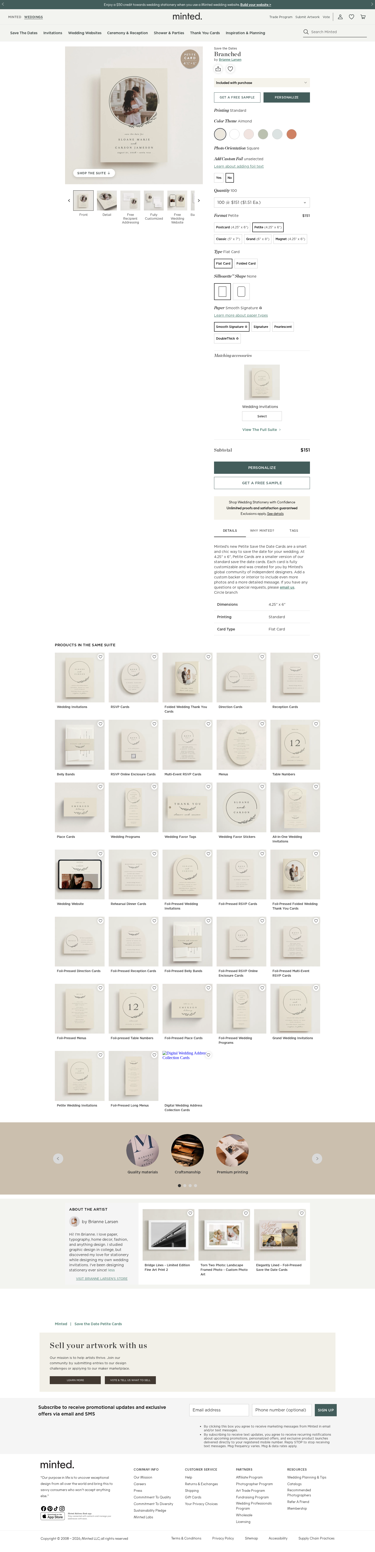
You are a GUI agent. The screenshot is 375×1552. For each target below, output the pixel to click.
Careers (140, 1483)
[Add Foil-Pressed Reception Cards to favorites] (154, 921)
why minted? (262, 530)
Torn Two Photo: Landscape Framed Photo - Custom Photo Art (224, 1269)
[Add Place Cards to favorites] (100, 787)
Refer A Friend (298, 1501)
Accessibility (278, 1538)
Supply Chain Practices (316, 1538)
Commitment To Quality (152, 1497)
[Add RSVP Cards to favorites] (154, 657)
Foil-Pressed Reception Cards (133, 971)
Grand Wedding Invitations (292, 1038)
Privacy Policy (223, 1538)
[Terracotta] (291, 134)
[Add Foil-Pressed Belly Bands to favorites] (208, 921)
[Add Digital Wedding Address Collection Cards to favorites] (208, 1055)
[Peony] (249, 134)
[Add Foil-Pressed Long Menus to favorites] (154, 1055)
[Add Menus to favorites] (262, 724)
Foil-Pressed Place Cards (184, 1038)
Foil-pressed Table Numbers (132, 1038)
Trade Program (280, 17)
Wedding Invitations (72, 707)
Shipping (192, 1490)
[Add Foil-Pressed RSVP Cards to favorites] (262, 854)
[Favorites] (351, 17)
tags (294, 530)
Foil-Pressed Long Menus (130, 1105)
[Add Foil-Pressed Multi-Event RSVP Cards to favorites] (316, 921)
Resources (297, 1469)
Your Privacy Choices (201, 1503)
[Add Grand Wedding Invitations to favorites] (316, 988)
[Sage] (263, 134)
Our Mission (143, 1477)
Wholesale (244, 1514)
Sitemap (251, 1538)
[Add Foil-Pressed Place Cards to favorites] (208, 988)
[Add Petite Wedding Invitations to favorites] (100, 1055)
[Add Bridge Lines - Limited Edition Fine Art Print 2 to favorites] (190, 1213)
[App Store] (53, 1518)
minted (14, 17)
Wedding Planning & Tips (306, 1477)
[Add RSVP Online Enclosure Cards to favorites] (154, 724)
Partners (244, 1469)
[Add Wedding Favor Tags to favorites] (208, 787)
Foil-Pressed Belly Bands (183, 971)
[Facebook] (44, 1508)
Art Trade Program (250, 1490)
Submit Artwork (307, 17)
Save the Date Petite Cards (98, 1324)
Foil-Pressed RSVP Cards (238, 904)
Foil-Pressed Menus (71, 1038)
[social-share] (218, 69)
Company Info (146, 1469)
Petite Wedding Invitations (77, 1105)
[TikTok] (56, 1508)
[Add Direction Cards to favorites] (262, 657)
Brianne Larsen (230, 59)
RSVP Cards (120, 707)
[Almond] (220, 134)
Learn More (75, 1380)
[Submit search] (306, 32)
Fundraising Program (252, 1497)
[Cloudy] (234, 134)
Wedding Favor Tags (180, 837)
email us (287, 587)
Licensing (243, 1521)
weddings (33, 17)
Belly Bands (66, 774)
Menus (223, 774)
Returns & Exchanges (201, 1483)
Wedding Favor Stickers (237, 837)
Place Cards (66, 837)
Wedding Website (70, 904)
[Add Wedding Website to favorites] (100, 854)
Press (138, 1490)
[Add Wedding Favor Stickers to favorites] (262, 787)
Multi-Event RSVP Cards (183, 774)
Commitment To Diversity (153, 1503)
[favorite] (230, 69)
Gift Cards (193, 1497)
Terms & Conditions (186, 1538)
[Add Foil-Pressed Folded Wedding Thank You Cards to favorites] (316, 854)
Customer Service (201, 1469)
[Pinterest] (50, 1508)
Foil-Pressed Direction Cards (79, 971)
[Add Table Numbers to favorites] (316, 724)
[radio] (218, 177)
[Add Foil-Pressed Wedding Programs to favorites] (262, 988)
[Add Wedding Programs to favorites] (154, 787)
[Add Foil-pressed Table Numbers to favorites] (154, 988)
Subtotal (223, 450)
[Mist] (277, 134)
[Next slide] (199, 200)
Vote (326, 17)
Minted (61, 1324)
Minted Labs (143, 1516)
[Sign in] (340, 17)
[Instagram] (62, 1508)
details (230, 530)
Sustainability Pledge (150, 1510)
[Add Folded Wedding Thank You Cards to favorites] (208, 657)
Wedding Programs (125, 837)
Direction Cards (230, 707)
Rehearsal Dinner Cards (128, 904)
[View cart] (363, 17)
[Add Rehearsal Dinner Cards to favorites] (154, 854)
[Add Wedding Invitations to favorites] (100, 657)
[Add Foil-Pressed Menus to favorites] (100, 988)
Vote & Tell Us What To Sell (130, 1380)
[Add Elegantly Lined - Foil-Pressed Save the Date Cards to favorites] (302, 1213)
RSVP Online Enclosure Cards (133, 774)
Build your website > (255, 4)
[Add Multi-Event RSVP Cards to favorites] (208, 724)
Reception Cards (285, 707)
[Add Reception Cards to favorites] (316, 657)
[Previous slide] (69, 200)
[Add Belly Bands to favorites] (100, 724)
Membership (297, 1508)
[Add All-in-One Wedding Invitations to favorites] (316, 787)
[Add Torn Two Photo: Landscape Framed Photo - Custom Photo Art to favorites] (246, 1213)
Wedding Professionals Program (254, 1506)
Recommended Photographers (299, 1492)
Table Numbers (283, 774)
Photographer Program (254, 1483)
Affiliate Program (249, 1477)
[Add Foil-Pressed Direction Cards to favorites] (100, 921)
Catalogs (294, 1483)
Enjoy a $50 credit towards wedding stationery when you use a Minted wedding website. (172, 4)
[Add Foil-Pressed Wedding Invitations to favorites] (208, 854)
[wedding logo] (187, 16)
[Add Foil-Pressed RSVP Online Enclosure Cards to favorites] (262, 921)
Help (188, 1477)
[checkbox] (262, 416)
